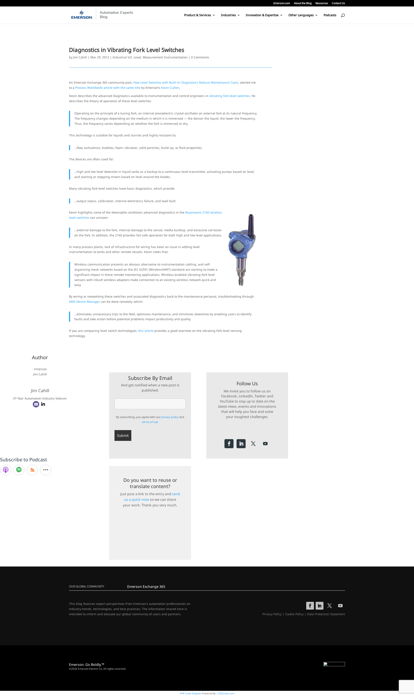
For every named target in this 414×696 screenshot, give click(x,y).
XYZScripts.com (226, 693)
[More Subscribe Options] (45, 470)
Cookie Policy (294, 614)
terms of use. (150, 422)
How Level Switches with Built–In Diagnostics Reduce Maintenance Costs (185, 82)
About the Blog (303, 3)
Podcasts (330, 15)
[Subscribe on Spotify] (19, 470)
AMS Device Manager (84, 302)
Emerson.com (281, 3)
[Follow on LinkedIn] (241, 443)
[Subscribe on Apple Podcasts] (5, 470)
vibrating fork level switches (229, 96)
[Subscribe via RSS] (32, 470)
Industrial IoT (122, 57)
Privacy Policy (272, 614)
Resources (321, 3)
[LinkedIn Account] (43, 404)
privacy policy (170, 417)
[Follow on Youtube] (265, 443)
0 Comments (200, 57)
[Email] (36, 404)
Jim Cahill (80, 57)
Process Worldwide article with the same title (107, 88)
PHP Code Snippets (190, 693)
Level (137, 57)
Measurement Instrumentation (165, 57)
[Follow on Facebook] (229, 443)
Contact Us (338, 3)
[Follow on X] (253, 443)
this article (146, 331)
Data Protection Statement (326, 614)
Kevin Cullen (170, 88)
